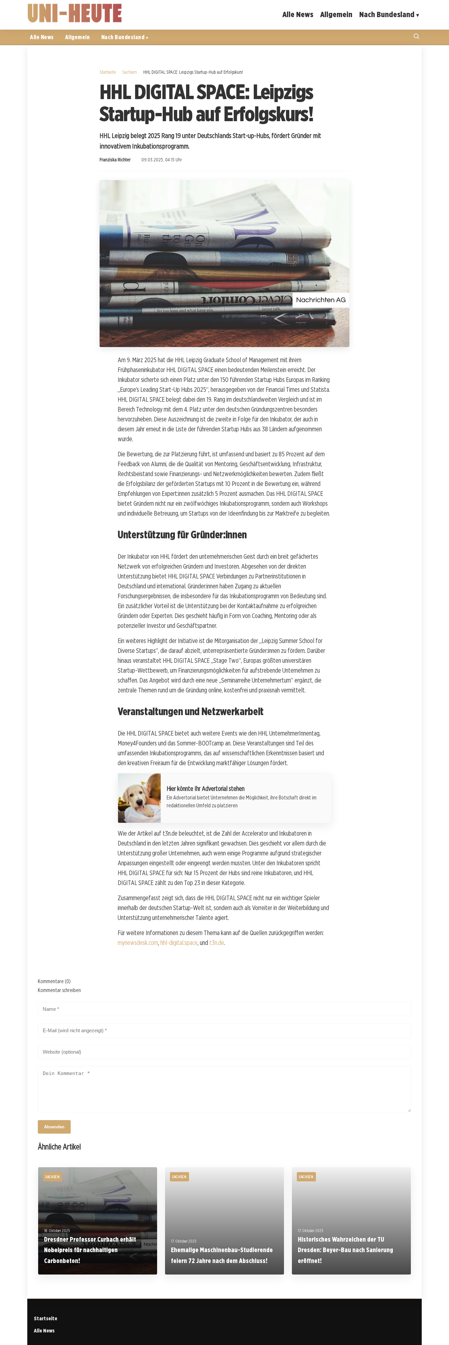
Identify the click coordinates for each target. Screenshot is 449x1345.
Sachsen (129, 72)
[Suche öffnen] (416, 37)
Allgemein (336, 14)
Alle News (297, 14)
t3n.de (216, 943)
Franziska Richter (115, 160)
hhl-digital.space (179, 943)
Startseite (108, 72)
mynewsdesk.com (138, 943)
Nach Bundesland (386, 14)
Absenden (54, 1126)
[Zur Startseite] (75, 21)
